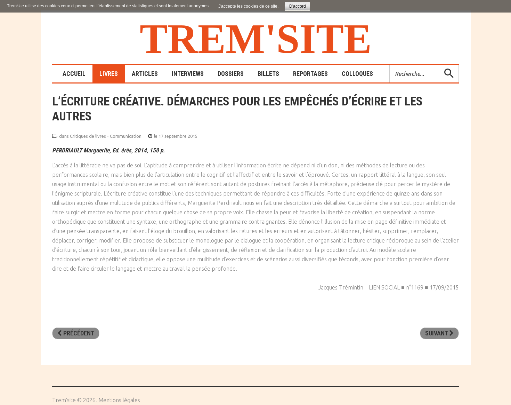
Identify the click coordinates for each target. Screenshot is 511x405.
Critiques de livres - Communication (105, 136)
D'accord (297, 6)
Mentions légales (119, 400)
